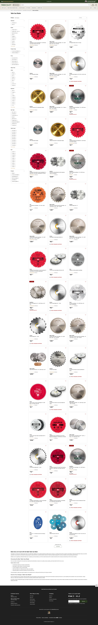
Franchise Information (53, 599)
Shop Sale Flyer (32, 600)
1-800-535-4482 (14, 596)
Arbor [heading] (12, 70)
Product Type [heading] (13, 48)
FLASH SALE (49, 1)
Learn (91, 7)
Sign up (83, 601)
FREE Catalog (32, 599)
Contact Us (12, 601)
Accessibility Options (52, 617)
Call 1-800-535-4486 (91, 1)
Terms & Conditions (45, 617)
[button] (83, 18)
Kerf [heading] (11, 149)
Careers (50, 597)
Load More (58, 546)
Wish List (31, 597)
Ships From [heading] (13, 67)
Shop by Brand (32, 604)
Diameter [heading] (12, 88)
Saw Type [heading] (12, 109)
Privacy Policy (82, 603)
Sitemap (60, 617)
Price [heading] (12, 55)
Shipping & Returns (14, 603)
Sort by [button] (80, 17)
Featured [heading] (12, 20)
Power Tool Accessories (18, 10)
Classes (95, 7)
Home (12, 10)
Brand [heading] (12, 27)
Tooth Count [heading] (13, 128)
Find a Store (51, 600)
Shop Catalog (32, 602)
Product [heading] (12, 171)
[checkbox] (11, 22)
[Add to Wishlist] (46, 21)
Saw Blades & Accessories (27, 10)
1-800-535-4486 (14, 599)
